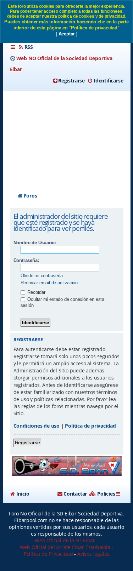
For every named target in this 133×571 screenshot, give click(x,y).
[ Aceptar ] (66, 33)
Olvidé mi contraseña (42, 275)
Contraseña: (26, 260)
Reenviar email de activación (49, 282)
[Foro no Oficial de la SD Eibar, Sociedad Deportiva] (67, 466)
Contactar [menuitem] (75, 493)
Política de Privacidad (48, 553)
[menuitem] (25, 47)
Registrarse (27, 442)
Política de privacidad (90, 425)
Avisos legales (93, 553)
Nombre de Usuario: (34, 242)
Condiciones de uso (36, 425)
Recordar (35, 292)
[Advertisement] (66, 135)
